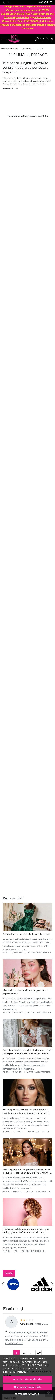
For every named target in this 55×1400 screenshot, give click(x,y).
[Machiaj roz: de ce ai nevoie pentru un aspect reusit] (27, 973)
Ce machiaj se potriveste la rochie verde (26, 934)
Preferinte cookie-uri (27, 1394)
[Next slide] (52, 1284)
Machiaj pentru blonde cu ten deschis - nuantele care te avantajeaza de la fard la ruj (27, 1112)
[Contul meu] (46, 39)
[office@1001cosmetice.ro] (4, 2)
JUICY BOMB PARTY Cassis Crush (27, 14)
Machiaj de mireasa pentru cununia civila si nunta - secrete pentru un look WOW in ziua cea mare (27, 1171)
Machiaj (18, 953)
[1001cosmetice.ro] (15, 39)
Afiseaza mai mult (10, 89)
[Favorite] (42, 39)
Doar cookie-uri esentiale (27, 1387)
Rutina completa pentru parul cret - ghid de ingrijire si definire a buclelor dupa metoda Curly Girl (26, 1231)
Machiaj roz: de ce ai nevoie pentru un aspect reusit (25, 992)
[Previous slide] (2, 1284)
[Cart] (51, 39)
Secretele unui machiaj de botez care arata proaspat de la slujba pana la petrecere (27, 1052)
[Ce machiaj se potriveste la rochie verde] (27, 917)
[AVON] (41, 1290)
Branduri (9, 1273)
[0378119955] (9, 2)
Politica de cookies (33, 1365)
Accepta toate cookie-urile (27, 1379)
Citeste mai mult (14, 1343)
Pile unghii (26, 49)
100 (39, 1353)
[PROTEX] (13, 1290)
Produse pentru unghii (9, 49)
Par (15, 1251)
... (31, 1353)
